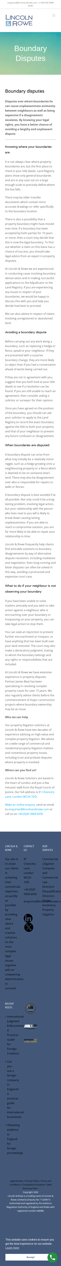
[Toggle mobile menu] (54, 15)
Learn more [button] (12, 1247)
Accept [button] (30, 1257)
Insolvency (49, 905)
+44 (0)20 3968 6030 (30, 814)
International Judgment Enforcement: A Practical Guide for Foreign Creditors (12, 1035)
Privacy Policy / (33, 1180)
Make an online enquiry (20, 805)
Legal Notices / (17, 1180)
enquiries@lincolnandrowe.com (28, 809)
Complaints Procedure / (34, 1184)
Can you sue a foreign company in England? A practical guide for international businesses (12, 1089)
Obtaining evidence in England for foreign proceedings (12, 1139)
